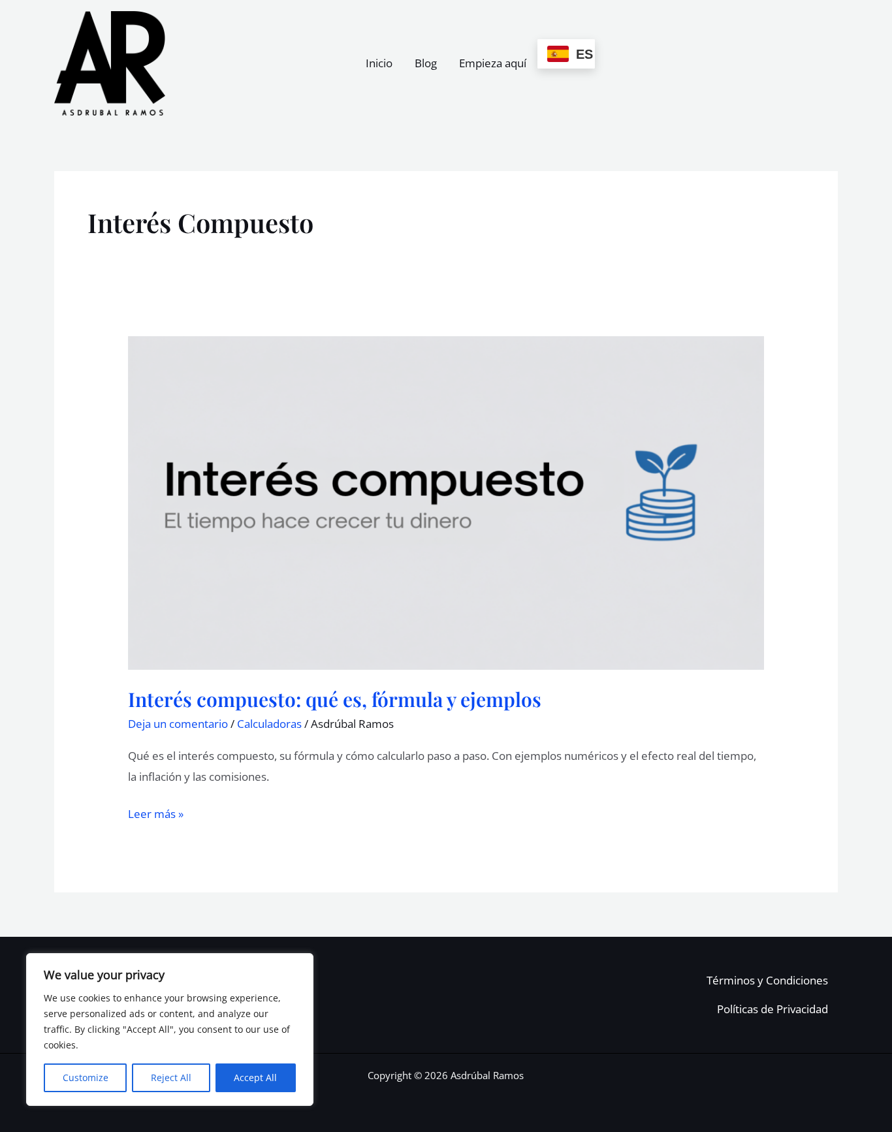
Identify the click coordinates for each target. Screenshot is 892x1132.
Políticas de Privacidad (772, 1008)
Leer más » (155, 812)
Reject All (171, 1077)
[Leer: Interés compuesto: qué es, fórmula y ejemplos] (445, 501)
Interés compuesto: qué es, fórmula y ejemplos (334, 699)
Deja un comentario (178, 723)
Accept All (255, 1077)
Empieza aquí (492, 63)
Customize (85, 1077)
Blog (426, 63)
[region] (169, 1029)
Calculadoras (269, 723)
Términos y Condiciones (767, 980)
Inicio (379, 63)
